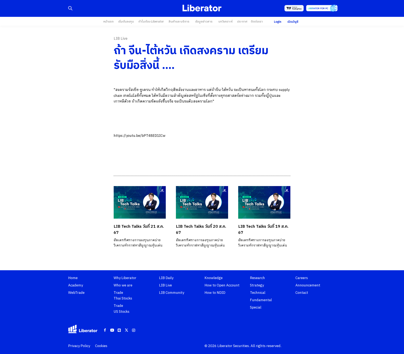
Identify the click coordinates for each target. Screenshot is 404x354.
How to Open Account (222, 285)
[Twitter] (126, 330)
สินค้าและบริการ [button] (179, 21)
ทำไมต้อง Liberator (151, 21)
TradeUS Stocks (121, 308)
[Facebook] (105, 330)
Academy (75, 285)
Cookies (101, 346)
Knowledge (214, 278)
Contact (301, 293)
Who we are (123, 285)
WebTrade (76, 293)
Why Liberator (125, 278)
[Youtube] (112, 330)
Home (73, 278)
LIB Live (165, 285)
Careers (301, 278)
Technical (257, 293)
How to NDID (215, 293)
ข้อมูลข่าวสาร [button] (204, 21)
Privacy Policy (79, 346)
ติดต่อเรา (257, 21)
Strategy (257, 285)
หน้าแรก (108, 21)
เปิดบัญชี (292, 21)
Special (255, 307)
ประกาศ (242, 21)
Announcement (307, 285)
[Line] (119, 330)
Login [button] (277, 21)
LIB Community (171, 293)
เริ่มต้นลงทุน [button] (126, 21)
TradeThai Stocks (123, 295)
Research (257, 278)
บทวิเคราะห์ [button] (225, 21)
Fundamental (261, 300)
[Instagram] (133, 330)
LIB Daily (166, 278)
